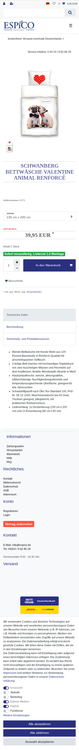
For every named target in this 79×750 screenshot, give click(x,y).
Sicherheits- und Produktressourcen (28, 339)
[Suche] (70, 12)
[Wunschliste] (54, 3)
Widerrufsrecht (12, 482)
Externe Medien (19, 701)
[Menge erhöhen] (17, 262)
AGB (6, 490)
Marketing (16, 697)
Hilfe (9, 458)
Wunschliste (15, 280)
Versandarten (15, 450)
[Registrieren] (12, 3)
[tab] (39, 315)
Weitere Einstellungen (16, 715)
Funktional (16, 710)
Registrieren (10, 511)
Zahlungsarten (15, 446)
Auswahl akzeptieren (39, 741)
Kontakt (7, 478)
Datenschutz (10, 486)
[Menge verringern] (17, 268)
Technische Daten (17, 314)
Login (6, 515)
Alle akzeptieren (40, 724)
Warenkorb (13, 454)
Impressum (9, 494)
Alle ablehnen (39, 732)
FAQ (9, 462)
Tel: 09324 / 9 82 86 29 (17, 549)
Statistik (15, 692)
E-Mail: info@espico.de (17, 545)
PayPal (14, 706)
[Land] (48, 3)
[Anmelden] (5, 3)
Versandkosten (34, 292)
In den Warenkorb (48, 265)
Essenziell (16, 687)
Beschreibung (15, 326)
